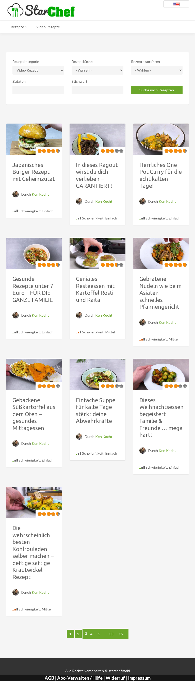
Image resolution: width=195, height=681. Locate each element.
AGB (49, 678)
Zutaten (19, 81)
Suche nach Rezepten (156, 90)
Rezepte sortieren (145, 61)
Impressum (139, 678)
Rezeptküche (82, 61)
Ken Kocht (40, 194)
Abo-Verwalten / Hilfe (80, 678)
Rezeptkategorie (25, 61)
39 (121, 634)
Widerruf (115, 678)
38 (111, 634)
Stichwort (79, 81)
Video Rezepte (48, 27)
